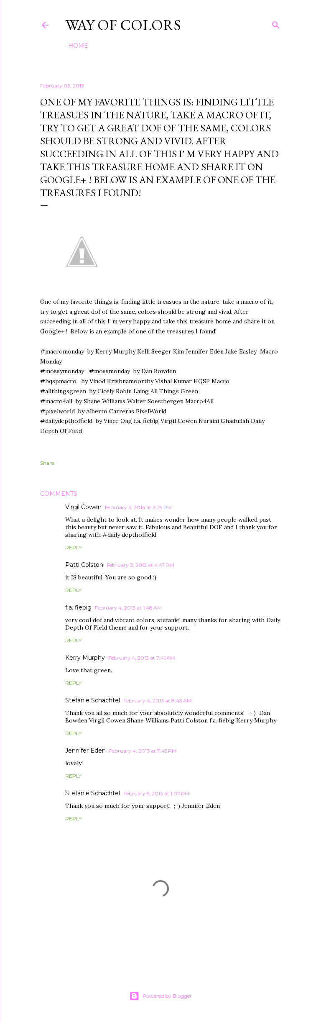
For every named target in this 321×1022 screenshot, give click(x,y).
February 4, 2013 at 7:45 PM (142, 751)
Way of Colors (123, 25)
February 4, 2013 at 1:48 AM (128, 607)
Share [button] (47, 463)
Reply (73, 547)
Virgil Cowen (83, 507)
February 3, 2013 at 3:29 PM (138, 507)
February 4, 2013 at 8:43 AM (157, 700)
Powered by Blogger (167, 996)
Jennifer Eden (85, 750)
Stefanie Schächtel (92, 700)
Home (78, 45)
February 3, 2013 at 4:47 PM (140, 565)
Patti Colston (84, 565)
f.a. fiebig (78, 607)
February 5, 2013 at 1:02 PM (156, 793)
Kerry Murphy (85, 657)
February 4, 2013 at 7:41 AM (141, 658)
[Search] (276, 23)
